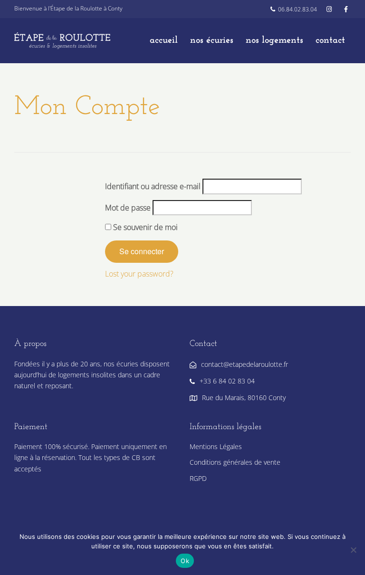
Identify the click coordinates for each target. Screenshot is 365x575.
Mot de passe (128, 207)
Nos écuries (211, 40)
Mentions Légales (216, 446)
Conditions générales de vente (235, 462)
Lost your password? (139, 273)
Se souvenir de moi (144, 227)
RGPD (198, 478)
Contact (330, 40)
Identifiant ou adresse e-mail (153, 186)
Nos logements (274, 40)
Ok (185, 561)
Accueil (164, 40)
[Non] (353, 550)
